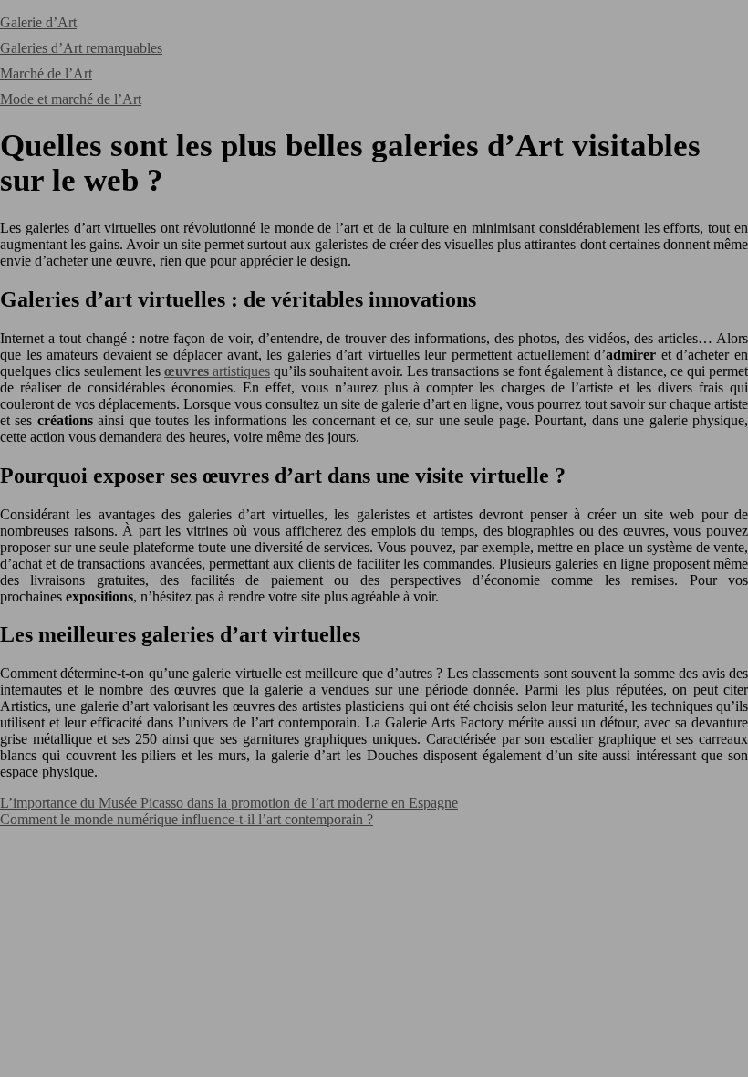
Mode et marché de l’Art (70, 99)
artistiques (217, 371)
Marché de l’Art (46, 73)
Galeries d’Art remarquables (81, 48)
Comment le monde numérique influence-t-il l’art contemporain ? (186, 819)
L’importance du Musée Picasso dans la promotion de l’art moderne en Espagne (229, 802)
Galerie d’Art (38, 22)
